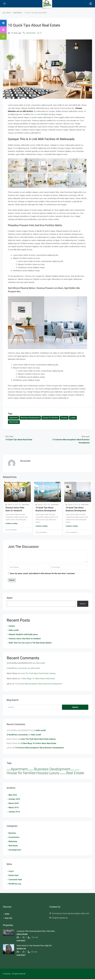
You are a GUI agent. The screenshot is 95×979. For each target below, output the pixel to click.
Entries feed (13, 875)
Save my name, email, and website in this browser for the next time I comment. (42, 573)
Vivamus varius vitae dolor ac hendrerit (25, 638)
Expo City (8, 918)
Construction (14, 837)
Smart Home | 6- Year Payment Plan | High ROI (34, 946)
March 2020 (14, 803)
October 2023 (14, 799)
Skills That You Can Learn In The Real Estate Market (30, 643)
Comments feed (15, 879)
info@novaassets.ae (60, 918)
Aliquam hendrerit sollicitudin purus (23, 634)
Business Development (30, 418)
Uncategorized (15, 850)
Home (8, 13)
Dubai (7, 914)
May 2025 (13, 795)
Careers (12, 626)
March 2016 (14, 807)
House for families (50, 418)
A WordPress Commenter (17, 668)
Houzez (64, 418)
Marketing (63, 774)
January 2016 (14, 812)
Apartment (13, 418)
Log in (11, 871)
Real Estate (17, 13)
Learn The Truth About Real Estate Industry (38, 673)
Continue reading (11, 523)
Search (9, 598)
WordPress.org (15, 884)
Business (31, 770)
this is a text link (37, 114)
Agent (8, 770)
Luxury (73, 418)
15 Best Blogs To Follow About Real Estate (38, 678)
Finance (77, 770)
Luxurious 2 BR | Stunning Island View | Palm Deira (36, 931)
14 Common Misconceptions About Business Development (38, 684)
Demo (72, 770)
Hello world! (14, 630)
